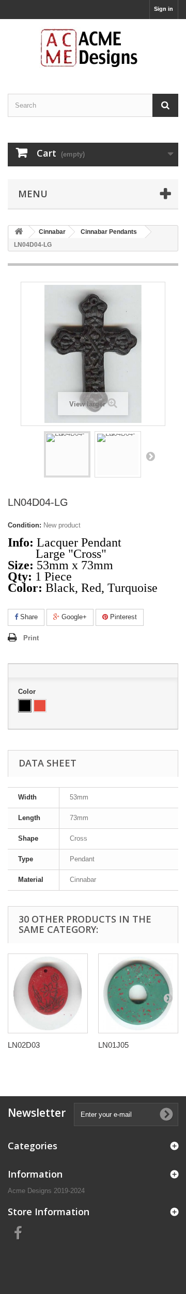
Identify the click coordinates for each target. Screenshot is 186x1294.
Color (28, 691)
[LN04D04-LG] (67, 454)
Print (31, 638)
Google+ (73, 617)
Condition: (24, 525)
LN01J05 (113, 1045)
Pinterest (122, 617)
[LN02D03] (48, 993)
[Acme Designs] (93, 47)
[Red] (39, 705)
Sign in (163, 9)
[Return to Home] (18, 232)
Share (28, 617)
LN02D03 (24, 1045)
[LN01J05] (138, 993)
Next (150, 456)
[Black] (24, 705)
